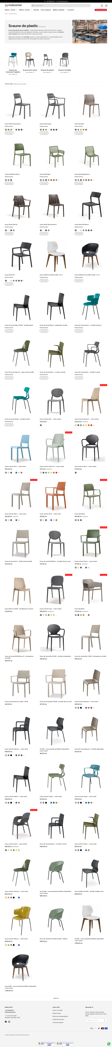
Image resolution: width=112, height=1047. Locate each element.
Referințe (36, 10)
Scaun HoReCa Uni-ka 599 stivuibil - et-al (87, 275)
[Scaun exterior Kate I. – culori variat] (21, 495)
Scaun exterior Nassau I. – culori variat (16, 749)
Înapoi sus (56, 998)
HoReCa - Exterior (24, 10)
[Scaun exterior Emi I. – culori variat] (21, 448)
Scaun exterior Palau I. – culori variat (85, 844)
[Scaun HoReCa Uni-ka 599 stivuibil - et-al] (91, 256)
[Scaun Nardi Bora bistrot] (21, 155)
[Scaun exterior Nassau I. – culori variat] (21, 730)
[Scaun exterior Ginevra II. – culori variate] (56, 448)
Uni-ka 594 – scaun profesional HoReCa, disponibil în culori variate (55, 892)
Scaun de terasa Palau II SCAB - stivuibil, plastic (19, 325)
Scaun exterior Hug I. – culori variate (51, 609)
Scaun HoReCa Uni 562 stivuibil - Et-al (51, 275)
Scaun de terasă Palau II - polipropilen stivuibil (53, 325)
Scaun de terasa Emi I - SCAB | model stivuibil (18, 561)
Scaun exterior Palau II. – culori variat (16, 796)
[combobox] (61, 5)
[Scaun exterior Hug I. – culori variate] (56, 590)
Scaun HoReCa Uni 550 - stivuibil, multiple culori (89, 891)
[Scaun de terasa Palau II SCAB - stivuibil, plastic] (21, 306)
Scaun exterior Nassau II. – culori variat (86, 701)
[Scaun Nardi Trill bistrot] (91, 206)
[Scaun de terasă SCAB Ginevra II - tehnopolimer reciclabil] (21, 637)
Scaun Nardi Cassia (45, 124)
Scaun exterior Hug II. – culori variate (16, 844)
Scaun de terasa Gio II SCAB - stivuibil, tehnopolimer (55, 656)
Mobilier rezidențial (58, 10)
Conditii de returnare (58, 1019)
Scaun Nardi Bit (79, 124)
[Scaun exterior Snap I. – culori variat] (91, 778)
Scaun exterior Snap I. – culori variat (85, 796)
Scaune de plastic (13, 13)
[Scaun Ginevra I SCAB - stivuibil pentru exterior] (21, 590)
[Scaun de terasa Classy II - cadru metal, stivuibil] (21, 353)
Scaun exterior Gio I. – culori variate (50, 419)
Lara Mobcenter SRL (12, 1035)
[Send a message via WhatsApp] (108, 1043)
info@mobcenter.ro (63, 1)
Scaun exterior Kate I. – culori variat (15, 514)
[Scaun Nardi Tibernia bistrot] (56, 206)
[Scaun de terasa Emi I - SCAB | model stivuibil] (21, 542)
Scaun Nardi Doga (45, 174)
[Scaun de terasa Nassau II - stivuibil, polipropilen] (91, 730)
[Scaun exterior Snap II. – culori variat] (56, 778)
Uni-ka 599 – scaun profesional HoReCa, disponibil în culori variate (20, 987)
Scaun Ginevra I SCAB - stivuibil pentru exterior (19, 609)
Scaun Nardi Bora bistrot (12, 174)
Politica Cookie (56, 1013)
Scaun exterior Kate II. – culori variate (86, 561)
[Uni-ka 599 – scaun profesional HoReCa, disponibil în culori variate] (21, 967)
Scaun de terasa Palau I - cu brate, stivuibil (52, 372)
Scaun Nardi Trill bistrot (82, 224)
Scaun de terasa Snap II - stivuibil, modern (17, 419)
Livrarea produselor (57, 1022)
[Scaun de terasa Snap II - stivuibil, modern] (21, 400)
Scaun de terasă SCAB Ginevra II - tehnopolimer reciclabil (19, 657)
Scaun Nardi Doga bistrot (82, 174)
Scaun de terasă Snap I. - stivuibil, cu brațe (87, 372)
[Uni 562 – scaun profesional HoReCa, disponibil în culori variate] (91, 920)
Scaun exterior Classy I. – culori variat (16, 939)
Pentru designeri (46, 10)
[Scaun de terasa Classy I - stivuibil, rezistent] (91, 306)
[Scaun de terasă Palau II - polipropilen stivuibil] (56, 306)
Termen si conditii (57, 1010)
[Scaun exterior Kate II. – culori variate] (91, 542)
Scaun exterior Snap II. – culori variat (51, 796)
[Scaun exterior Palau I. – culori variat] (91, 825)
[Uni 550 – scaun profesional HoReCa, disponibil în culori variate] (56, 730)
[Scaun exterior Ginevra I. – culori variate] (91, 400)
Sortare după (9, 84)
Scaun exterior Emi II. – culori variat (50, 514)
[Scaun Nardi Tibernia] (21, 206)
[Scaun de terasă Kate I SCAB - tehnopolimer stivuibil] (91, 637)
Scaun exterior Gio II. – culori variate (85, 466)
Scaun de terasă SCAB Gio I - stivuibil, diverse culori (55, 561)
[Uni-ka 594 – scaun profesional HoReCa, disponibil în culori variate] (56, 872)
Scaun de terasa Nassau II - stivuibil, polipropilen (89, 749)
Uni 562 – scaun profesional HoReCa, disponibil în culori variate (89, 939)
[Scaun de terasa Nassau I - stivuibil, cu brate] (56, 825)
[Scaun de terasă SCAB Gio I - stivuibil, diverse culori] (56, 542)
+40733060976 (50, 1)
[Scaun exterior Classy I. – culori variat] (21, 920)
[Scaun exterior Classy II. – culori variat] (21, 872)
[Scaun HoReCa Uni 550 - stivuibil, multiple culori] (91, 872)
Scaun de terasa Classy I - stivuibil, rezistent (88, 325)
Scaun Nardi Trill (10, 275)
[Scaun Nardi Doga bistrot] (91, 155)
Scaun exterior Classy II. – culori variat (16, 891)
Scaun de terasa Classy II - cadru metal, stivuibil (19, 372)
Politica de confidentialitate (60, 1016)
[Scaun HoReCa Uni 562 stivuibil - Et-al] (56, 256)
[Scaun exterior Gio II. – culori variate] (91, 448)
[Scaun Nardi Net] (91, 590)
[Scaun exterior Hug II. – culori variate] (21, 825)
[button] (106, 5)
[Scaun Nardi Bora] (91, 495)
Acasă (6, 13)
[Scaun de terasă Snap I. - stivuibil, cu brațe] (91, 353)
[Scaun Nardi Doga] (56, 155)
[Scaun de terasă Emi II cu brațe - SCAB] (21, 683)
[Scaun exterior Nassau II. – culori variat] (91, 683)
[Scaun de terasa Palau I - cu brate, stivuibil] (56, 353)
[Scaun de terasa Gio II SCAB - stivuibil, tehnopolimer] (56, 637)
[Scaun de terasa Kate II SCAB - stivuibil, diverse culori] (56, 683)
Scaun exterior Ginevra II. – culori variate (52, 466)
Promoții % (71, 10)
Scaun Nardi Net (79, 609)
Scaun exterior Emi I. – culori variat (15, 466)
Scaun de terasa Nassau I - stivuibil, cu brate (53, 844)
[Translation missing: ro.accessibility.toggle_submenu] (17, 10)
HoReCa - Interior (10, 10)
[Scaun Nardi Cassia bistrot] (21, 105)
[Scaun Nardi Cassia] (56, 105)
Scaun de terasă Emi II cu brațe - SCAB (16, 701)
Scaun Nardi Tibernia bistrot (48, 224)
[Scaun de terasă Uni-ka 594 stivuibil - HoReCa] (56, 920)
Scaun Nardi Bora (80, 514)
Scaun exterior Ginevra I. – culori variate (87, 419)
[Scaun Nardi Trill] (21, 256)
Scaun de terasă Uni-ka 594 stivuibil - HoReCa (53, 939)
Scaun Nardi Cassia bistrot (13, 124)
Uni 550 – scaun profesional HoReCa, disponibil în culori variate (54, 750)
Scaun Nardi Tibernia (11, 224)
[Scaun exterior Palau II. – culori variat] (21, 778)
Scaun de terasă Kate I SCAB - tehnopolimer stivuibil (90, 656)
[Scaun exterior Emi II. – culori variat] (56, 495)
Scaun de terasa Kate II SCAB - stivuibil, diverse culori (56, 701)
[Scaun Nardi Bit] (91, 105)
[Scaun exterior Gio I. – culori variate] (56, 400)
